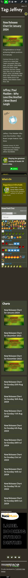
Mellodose (14, 75)
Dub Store (12, 69)
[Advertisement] (14, 283)
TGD (7, 81)
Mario (8, 75)
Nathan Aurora (11, 77)
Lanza (9, 73)
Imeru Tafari (6, 71)
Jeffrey (5, 73)
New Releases (16, 147)
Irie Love (12, 71)
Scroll (25, 210)
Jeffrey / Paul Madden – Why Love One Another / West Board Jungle (12, 97)
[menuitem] (2, 1)
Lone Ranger (15, 73)
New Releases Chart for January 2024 (12, 26)
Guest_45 (8, 231)
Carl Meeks (10, 65)
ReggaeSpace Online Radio (12, 185)
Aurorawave (11, 63)
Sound (21, 210)
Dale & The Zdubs (8, 67)
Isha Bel (18, 71)
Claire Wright (17, 65)
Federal (18, 69)
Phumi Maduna (12, 79)
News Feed (15, 61)
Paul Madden (11, 151)
